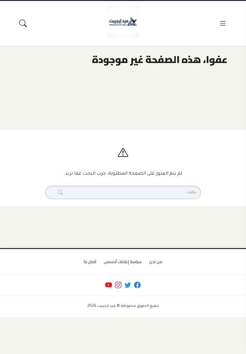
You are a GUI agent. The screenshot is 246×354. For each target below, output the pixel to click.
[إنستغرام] (118, 285)
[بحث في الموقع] (23, 23)
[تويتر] (127, 285)
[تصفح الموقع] (222, 23)
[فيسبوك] (137, 285)
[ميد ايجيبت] (123, 21)
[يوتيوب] (108, 285)
